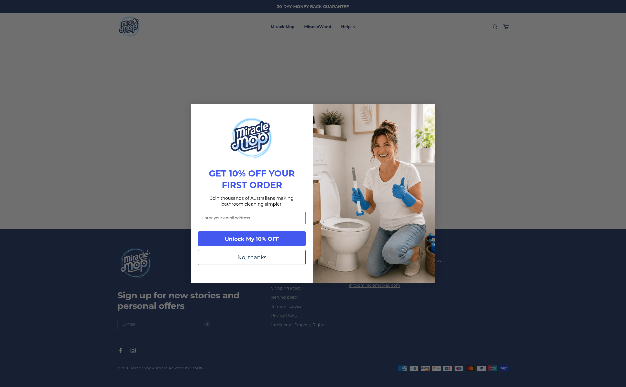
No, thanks (252, 257)
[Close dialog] (429, 110)
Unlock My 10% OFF (252, 238)
